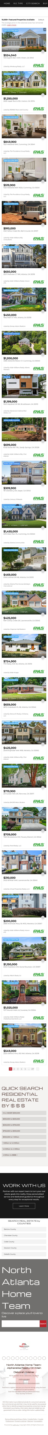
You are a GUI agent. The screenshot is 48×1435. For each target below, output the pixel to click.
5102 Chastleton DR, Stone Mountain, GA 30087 (21, 967)
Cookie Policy (32, 1419)
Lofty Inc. (16, 1425)
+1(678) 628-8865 (24, 1379)
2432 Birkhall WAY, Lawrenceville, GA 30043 (20, 880)
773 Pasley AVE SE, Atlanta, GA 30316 (17, 664)
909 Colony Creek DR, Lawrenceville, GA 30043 (21, 621)
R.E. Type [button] (18, 3)
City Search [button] (33, 3)
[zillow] (17, 1358)
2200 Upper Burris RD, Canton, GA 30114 (19, 101)
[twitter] (13, 1358)
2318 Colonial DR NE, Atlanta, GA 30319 (18, 577)
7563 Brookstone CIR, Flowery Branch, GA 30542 (22, 837)
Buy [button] (45, 3)
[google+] (44, 1358)
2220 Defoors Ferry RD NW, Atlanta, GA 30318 (21, 1053)
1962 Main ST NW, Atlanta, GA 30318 (17, 318)
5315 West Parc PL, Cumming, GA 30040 (19, 534)
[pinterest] (39, 1358)
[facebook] (4, 1358)
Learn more (11, 25)
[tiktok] (30, 1358)
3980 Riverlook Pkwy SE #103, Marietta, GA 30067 (22, 924)
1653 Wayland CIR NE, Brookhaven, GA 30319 (20, 404)
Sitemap (30, 1421)
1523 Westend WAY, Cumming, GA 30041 (19, 144)
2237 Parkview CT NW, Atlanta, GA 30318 (19, 274)
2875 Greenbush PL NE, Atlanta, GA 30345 (19, 707)
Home (7, 3)
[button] (43, 1323)
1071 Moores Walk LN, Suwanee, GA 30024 (19, 1010)
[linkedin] (8, 1358)
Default (41, 20)
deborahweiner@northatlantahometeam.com (24, 1383)
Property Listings (20, 1421)
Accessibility (38, 1421)
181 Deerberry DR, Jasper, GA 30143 (17, 491)
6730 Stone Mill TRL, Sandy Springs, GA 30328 (21, 447)
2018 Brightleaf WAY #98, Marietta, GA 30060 (21, 750)
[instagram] (21, 1358)
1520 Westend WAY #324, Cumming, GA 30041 (21, 188)
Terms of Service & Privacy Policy (16, 1419)
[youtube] (26, 1358)
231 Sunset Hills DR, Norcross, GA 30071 (18, 794)
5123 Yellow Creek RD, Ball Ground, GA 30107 (20, 231)
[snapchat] (35, 1358)
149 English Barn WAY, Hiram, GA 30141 (18, 58)
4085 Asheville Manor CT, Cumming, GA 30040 (21, 361)
